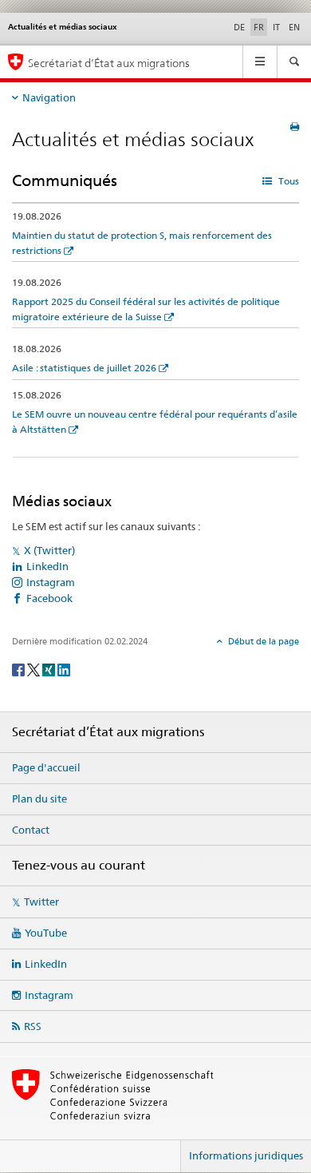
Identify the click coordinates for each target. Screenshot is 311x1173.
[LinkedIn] (63, 669)
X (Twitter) (49, 550)
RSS (32, 1026)
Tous (287, 181)
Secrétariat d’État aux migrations (109, 62)
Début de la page (262, 641)
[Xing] (49, 669)
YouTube (46, 932)
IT (276, 27)
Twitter (41, 901)
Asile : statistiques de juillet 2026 (84, 368)
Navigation (49, 97)
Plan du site (39, 798)
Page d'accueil (46, 767)
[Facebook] (19, 669)
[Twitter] (34, 669)
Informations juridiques (246, 1155)
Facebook (49, 598)
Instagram (50, 582)
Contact (30, 829)
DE (239, 27)
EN (294, 27)
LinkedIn (47, 566)
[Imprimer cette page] (294, 126)
